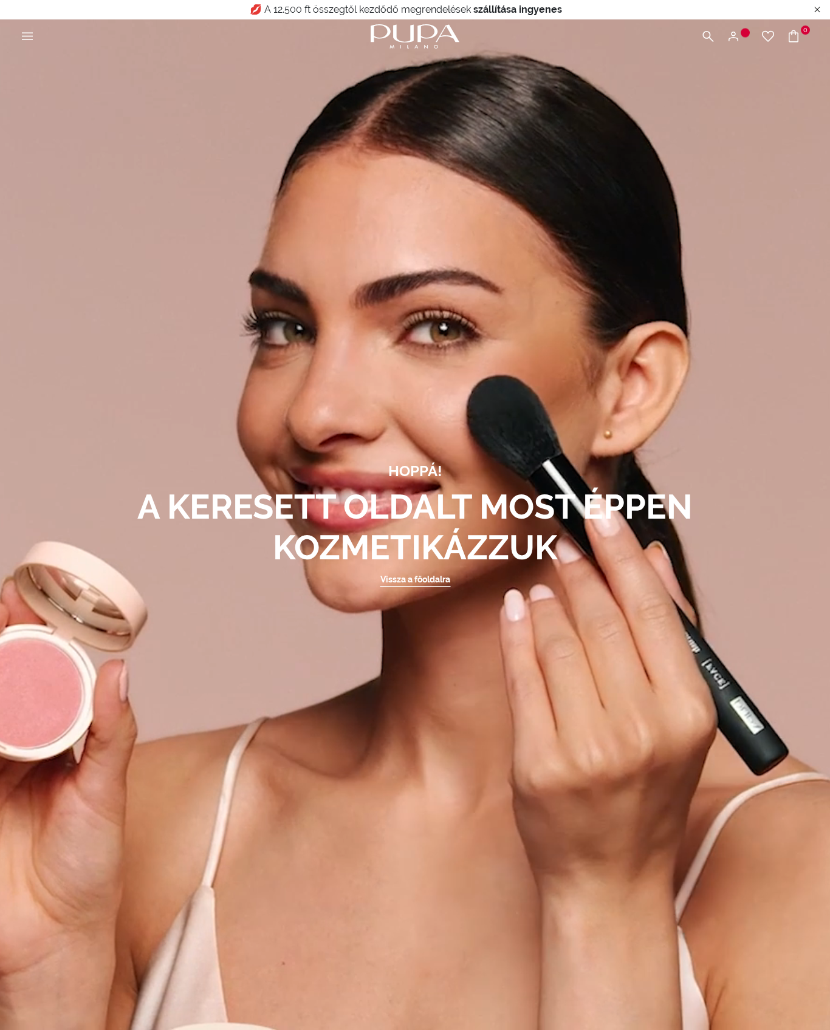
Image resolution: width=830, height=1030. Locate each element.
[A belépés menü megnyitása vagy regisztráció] (737, 37)
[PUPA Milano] (415, 35)
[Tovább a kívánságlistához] (768, 37)
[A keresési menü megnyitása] (708, 37)
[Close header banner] (817, 10)
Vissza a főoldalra (415, 579)
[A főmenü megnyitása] (27, 37)
